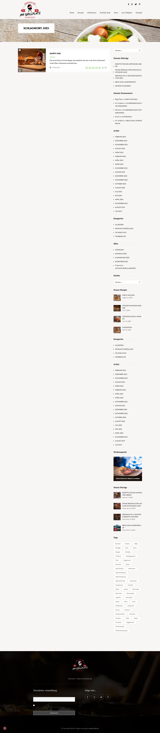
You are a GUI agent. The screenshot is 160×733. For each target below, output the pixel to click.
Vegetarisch (130, 622)
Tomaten (118, 622)
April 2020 (119, 199)
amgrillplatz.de (94, 728)
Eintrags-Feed (121, 254)
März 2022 (119, 164)
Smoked (132, 614)
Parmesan (129, 597)
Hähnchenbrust (120, 577)
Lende (126, 589)
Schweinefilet (120, 614)
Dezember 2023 (121, 141)
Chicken (118, 556)
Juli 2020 (118, 192)
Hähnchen (131, 568)
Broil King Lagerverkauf (125, 82)
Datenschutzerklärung (84, 679)
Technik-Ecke (105, 13)
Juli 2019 (118, 211)
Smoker (118, 618)
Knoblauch (119, 585)
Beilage (118, 548)
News (116, 13)
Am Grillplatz (127, 13)
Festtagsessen (131, 556)
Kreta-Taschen (131, 99)
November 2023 (121, 144)
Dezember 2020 (121, 176)
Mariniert (118, 593)
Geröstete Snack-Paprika (131, 318)
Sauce (117, 610)
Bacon (127, 544)
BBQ (136, 544)
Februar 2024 (120, 137)
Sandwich (130, 606)
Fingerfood (127, 560)
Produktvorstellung (124, 228)
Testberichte (120, 236)
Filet (116, 560)
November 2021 (121, 168)
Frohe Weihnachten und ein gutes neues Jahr (128, 71)
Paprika (118, 597)
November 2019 (121, 203)
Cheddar (128, 552)
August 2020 (120, 188)
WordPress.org (121, 261)
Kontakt (139, 13)
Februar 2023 (120, 156)
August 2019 (120, 207)
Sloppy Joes (55, 53)
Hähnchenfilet (120, 581)
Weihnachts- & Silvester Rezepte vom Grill (128, 77)
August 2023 (120, 148)
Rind (133, 602)
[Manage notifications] (5, 728)
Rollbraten (119, 606)
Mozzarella (130, 593)
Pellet (117, 602)
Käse (117, 589)
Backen (118, 544)
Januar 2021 (120, 172)
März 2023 (119, 152)
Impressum (72, 679)
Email (35, 696)
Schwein (127, 610)
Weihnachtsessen (121, 631)
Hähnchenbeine (120, 573)
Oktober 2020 (120, 184)
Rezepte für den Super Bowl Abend (128, 65)
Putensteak (127, 117)
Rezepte (81, 13)
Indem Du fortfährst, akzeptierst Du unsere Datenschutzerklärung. (49, 708)
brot (126, 548)
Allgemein (119, 224)
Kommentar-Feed (122, 257)
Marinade (135, 589)
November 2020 (121, 180)
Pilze (125, 602)
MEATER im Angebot (123, 86)
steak (136, 618)
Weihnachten (120, 626)
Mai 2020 (118, 195)
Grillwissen (91, 13)
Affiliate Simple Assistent (125, 268)
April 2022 (119, 160)
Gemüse (118, 564)
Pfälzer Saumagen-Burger (131, 307)
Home (72, 13)
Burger (117, 552)
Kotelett (130, 585)
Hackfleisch (119, 568)
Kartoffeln (133, 581)
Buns (135, 548)
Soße (127, 618)
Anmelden (119, 250)
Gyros (128, 564)
